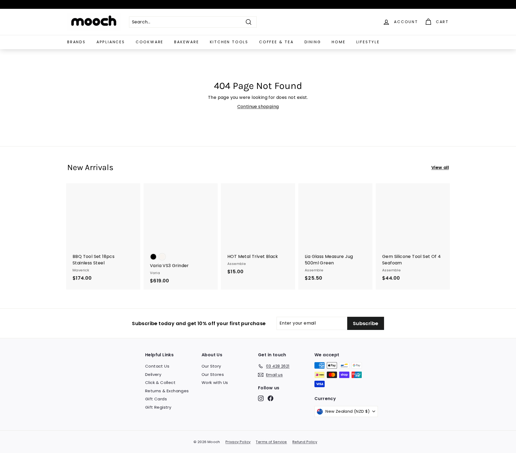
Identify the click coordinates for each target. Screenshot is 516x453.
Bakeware (186, 42)
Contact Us (157, 366)
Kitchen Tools (229, 42)
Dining (312, 42)
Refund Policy (304, 441)
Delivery (153, 374)
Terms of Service (271, 441)
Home (338, 42)
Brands (76, 42)
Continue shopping (258, 106)
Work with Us (215, 382)
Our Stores (213, 374)
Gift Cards (156, 399)
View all (440, 167)
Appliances (110, 42)
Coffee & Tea (276, 42)
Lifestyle (368, 42)
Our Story (211, 366)
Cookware (149, 42)
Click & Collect (160, 382)
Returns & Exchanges (167, 391)
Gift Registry (158, 407)
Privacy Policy (238, 441)
